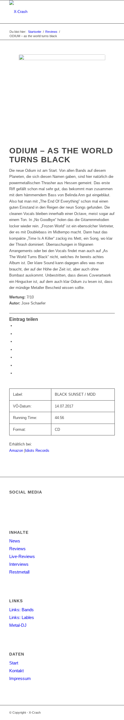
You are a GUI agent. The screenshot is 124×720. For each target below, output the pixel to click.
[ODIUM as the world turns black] (62, 97)
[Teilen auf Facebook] (16, 325)
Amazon (16, 450)
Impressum (20, 678)
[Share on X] (16, 341)
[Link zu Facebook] (110, 712)
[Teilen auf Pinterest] (16, 357)
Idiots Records (37, 450)
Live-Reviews (22, 556)
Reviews (17, 548)
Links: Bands (21, 609)
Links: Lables (21, 617)
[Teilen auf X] (16, 334)
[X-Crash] (51, 11)
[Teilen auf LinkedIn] (16, 365)
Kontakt (16, 670)
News (14, 540)
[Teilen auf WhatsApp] (16, 349)
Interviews (19, 564)
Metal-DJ (18, 625)
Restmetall (19, 571)
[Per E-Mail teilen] (16, 373)
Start (13, 662)
